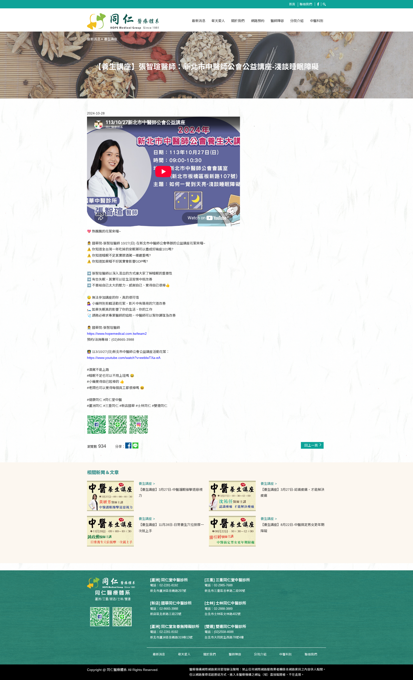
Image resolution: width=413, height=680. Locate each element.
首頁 (292, 4)
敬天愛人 (218, 21)
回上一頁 (311, 445)
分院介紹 (297, 21)
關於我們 (238, 21)
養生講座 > (147, 484)
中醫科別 (316, 21)
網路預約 (257, 21)
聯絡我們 (306, 4)
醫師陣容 (277, 21)
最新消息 (198, 21)
